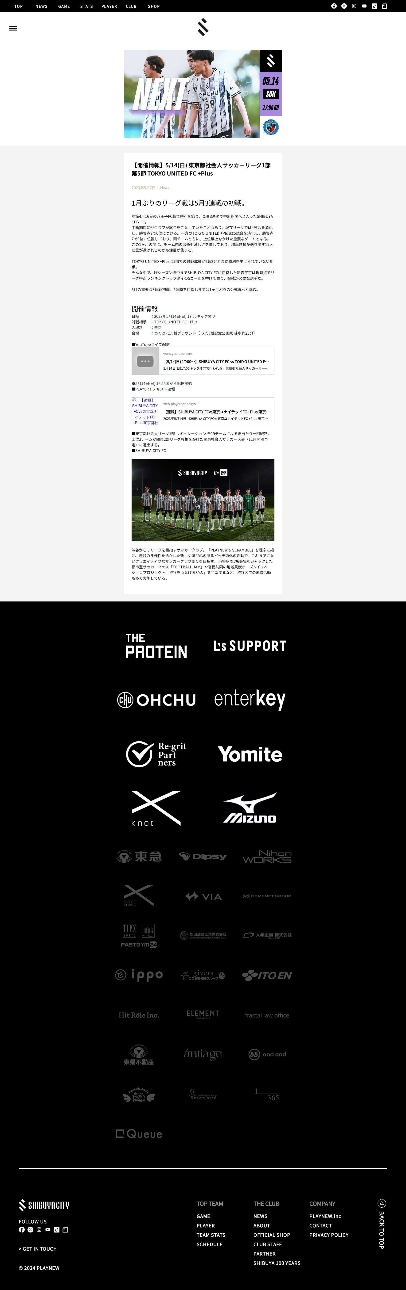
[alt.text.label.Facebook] (334, 6)
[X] (344, 6)
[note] (384, 6)
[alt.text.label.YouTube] (364, 6)
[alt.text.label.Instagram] (354, 6)
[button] (13, 28)
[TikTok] (374, 6)
